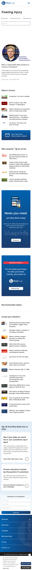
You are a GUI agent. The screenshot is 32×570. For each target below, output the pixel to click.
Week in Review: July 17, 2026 (19, 369)
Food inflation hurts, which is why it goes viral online (19, 364)
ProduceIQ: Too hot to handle (19, 96)
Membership (15, 288)
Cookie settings (26, 567)
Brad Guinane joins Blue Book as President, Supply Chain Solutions (19, 324)
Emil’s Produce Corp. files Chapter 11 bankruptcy (18, 104)
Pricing (4, 542)
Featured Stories (15, 18)
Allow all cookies (26, 563)
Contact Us (5, 548)
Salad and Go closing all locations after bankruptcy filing (18, 173)
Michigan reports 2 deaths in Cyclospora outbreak (19, 331)
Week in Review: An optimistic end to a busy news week (19, 110)
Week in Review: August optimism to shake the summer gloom (17, 338)
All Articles (4, 18)
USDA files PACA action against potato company (17, 345)
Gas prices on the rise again (19, 357)
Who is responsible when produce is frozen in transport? (15, 66)
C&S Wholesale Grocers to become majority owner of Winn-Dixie (18, 156)
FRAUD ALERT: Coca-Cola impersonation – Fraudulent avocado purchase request (19, 117)
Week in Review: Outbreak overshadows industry (18, 351)
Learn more (6, 568)
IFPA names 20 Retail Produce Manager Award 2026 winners (19, 392)
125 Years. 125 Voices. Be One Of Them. (17, 124)
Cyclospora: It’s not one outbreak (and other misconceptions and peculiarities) (17, 378)
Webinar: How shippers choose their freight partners (19, 411)
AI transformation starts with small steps (19, 405)
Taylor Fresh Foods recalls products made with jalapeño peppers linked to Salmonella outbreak (19, 165)
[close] (29, 555)
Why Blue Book (7, 536)
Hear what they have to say (13, 459)
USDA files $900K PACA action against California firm (19, 386)
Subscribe (16, 240)
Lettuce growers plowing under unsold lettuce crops (18, 180)
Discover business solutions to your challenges (13, 486)
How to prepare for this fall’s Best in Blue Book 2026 (19, 399)
